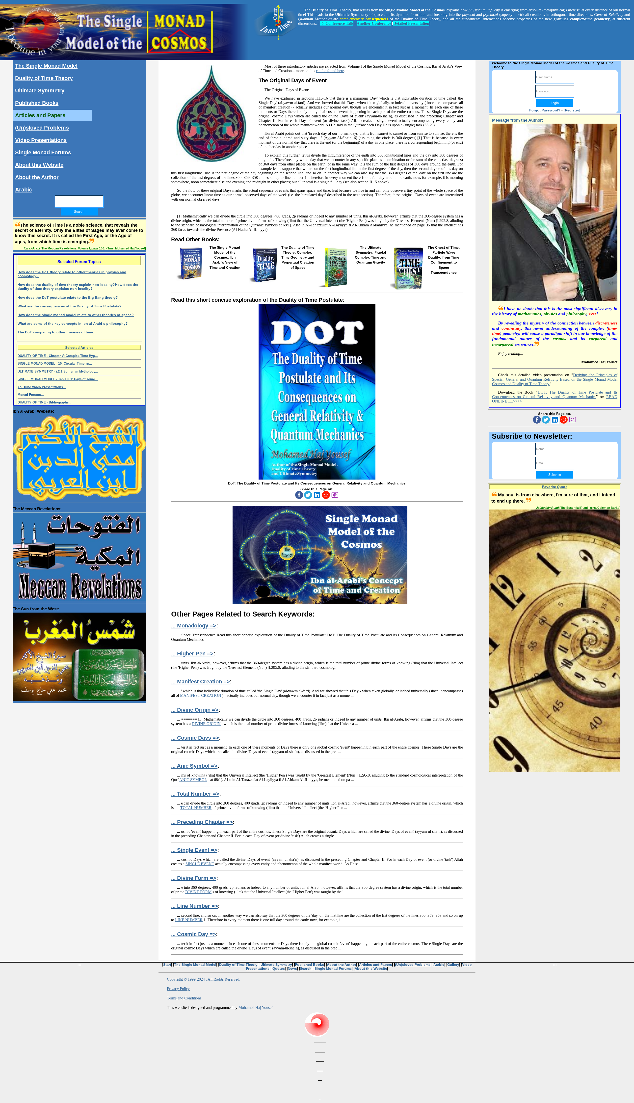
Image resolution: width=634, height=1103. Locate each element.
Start (167, 965)
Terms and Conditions (184, 998)
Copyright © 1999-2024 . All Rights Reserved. (203, 979)
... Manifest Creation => (200, 681)
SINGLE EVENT (199, 864)
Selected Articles (79, 348)
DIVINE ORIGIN (206, 724)
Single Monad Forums (43, 152)
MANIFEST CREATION (200, 695)
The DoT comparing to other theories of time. (56, 332)
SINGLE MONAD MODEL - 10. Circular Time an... (55, 363)
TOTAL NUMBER (195, 808)
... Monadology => (193, 625)
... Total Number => (195, 794)
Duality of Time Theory (44, 78)
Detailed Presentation (411, 23)
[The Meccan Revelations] (79, 555)
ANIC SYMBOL (193, 780)
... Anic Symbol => (194, 766)
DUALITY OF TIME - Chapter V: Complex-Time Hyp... (58, 356)
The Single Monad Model (46, 66)
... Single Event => (194, 850)
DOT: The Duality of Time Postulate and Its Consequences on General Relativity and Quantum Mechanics (554, 394)
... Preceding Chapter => (202, 822)
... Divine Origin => (194, 710)
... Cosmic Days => (195, 738)
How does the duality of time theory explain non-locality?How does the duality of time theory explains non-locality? (78, 287)
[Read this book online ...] (317, 478)
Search (306, 968)
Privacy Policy (178, 989)
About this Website (39, 165)
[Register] (572, 110)
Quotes (278, 968)
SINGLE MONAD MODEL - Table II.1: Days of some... (58, 379)
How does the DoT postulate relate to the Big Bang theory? (68, 297)
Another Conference (374, 23)
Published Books (36, 103)
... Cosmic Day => (193, 934)
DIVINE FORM (198, 892)
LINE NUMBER (189, 920)
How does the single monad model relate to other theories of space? (76, 315)
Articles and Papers (40, 115)
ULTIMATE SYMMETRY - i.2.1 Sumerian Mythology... (58, 371)
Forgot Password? (544, 110)
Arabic (23, 190)
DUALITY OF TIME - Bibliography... (44, 402)
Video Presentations (41, 140)
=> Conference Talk (336, 23)
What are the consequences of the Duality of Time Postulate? (70, 306)
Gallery (453, 965)
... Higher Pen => (192, 653)
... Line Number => (194, 906)
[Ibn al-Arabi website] (79, 456)
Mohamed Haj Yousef (255, 1007)
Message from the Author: (517, 120)
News (292, 968)
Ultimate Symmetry (39, 90)
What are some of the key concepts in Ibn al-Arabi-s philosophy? (73, 323)
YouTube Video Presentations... (42, 387)
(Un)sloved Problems (42, 128)
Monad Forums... (31, 395)
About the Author (37, 177)
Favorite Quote (554, 487)
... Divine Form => (193, 878)
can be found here (330, 71)
